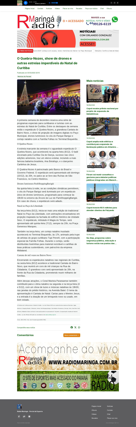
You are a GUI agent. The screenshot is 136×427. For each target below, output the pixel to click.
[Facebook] (117, 3)
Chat (102, 8)
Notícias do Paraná (24, 76)
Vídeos (57, 8)
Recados (79, 8)
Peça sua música (91, 8)
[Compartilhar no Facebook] (72, 327)
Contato (40, 8)
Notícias (49, 8)
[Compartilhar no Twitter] (75, 327)
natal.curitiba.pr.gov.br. (50, 314)
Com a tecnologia (110, 422)
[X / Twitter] (111, 3)
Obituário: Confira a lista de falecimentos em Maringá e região (100, 51)
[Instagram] (114, 3)
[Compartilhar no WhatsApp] (79, 327)
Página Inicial (29, 8)
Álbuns (109, 8)
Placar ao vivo (68, 8)
